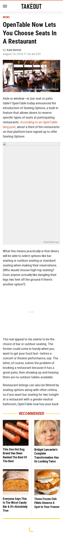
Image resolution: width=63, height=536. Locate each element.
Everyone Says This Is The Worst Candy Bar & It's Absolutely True (15, 504)
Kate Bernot (14, 50)
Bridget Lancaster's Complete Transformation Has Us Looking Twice (46, 455)
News (6, 17)
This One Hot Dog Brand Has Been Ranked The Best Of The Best (15, 455)
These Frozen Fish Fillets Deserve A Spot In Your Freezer (46, 503)
